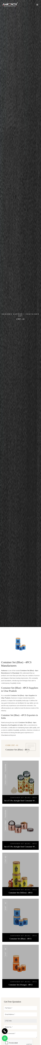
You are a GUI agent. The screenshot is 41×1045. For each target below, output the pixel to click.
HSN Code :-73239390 (5, 774)
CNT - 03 (5, 952)
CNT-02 (5, 859)
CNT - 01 (5, 906)
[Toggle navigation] (37, 5)
